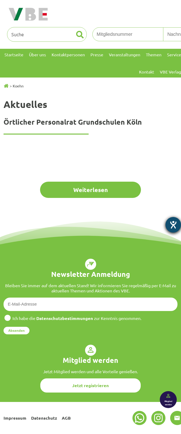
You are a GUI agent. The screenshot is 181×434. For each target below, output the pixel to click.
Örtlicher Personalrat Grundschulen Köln (73, 122)
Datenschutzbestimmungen (64, 318)
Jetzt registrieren (90, 385)
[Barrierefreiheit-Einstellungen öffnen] (173, 225)
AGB (66, 418)
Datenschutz (44, 418)
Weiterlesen (90, 189)
